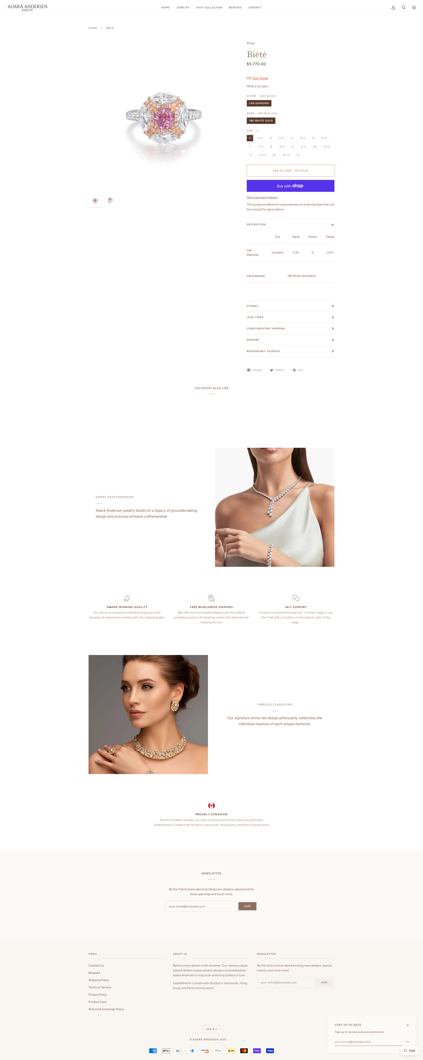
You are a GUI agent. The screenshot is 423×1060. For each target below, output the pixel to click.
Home (93, 28)
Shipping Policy (99, 980)
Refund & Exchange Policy (106, 1009)
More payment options (262, 197)
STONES (252, 306)
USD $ (210, 1029)
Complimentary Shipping (266, 328)
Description (256, 224)
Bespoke (94, 972)
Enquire (253, 339)
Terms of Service (100, 987)
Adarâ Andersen (206, 1039)
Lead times (255, 317)
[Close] (409, 1023)
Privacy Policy (98, 994)
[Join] (403, 1041)
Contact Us (96, 965)
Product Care (98, 1002)
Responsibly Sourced (263, 351)
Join (247, 906)
